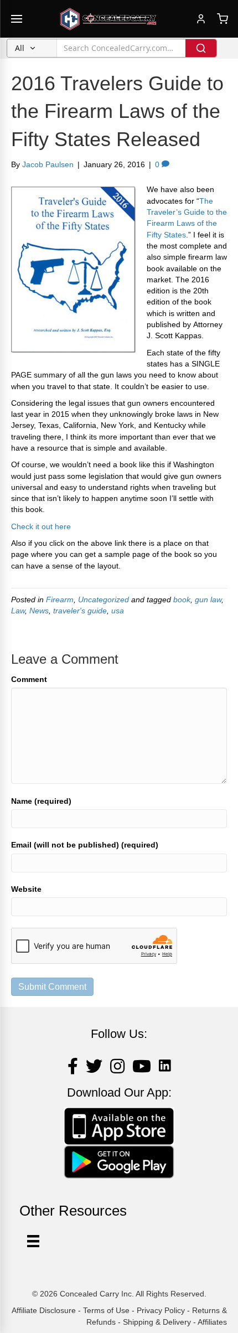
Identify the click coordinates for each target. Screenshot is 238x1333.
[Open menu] (17, 19)
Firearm (60, 599)
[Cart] (222, 19)
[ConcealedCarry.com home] (108, 18)
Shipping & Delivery (157, 1322)
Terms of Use (106, 1310)
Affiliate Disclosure (44, 1310)
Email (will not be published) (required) (84, 844)
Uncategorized (103, 599)
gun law (208, 599)
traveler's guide (80, 610)
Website (26, 889)
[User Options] (33, 1241)
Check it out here (41, 526)
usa (117, 610)
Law (18, 610)
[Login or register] (200, 19)
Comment (29, 679)
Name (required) (41, 801)
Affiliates (212, 1322)
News (39, 610)
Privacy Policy (161, 1310)
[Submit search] (200, 48)
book (181, 599)
